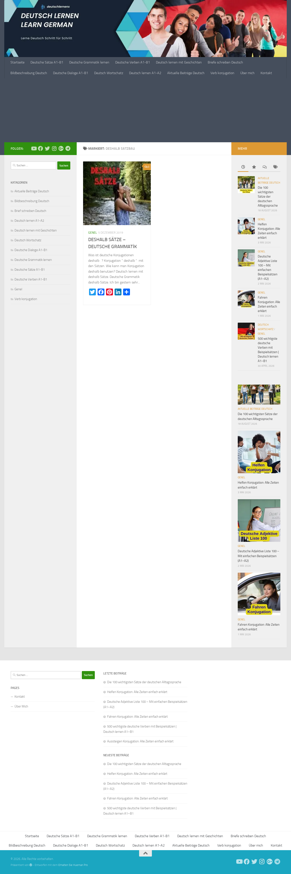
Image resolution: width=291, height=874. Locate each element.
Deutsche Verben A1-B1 (132, 62)
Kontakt (266, 73)
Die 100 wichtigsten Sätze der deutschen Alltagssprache (268, 196)
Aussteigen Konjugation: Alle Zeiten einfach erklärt (140, 741)
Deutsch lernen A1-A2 (145, 73)
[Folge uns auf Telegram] (67, 148)
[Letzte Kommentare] (264, 167)
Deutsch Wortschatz (108, 73)
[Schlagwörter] (275, 167)
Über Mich (21, 706)
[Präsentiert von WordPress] (30, 865)
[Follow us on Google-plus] (60, 148)
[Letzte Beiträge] (243, 167)
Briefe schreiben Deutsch (225, 62)
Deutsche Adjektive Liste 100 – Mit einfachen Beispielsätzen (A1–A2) (258, 556)
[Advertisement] (145, 110)
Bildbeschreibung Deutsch (28, 73)
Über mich (247, 73)
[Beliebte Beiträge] (253, 167)
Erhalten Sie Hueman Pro (73, 865)
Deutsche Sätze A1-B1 (46, 62)
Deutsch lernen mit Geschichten (179, 62)
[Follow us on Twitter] (47, 148)
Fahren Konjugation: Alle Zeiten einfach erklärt (137, 717)
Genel (92, 232)
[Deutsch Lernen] (33, 148)
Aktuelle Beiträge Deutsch (186, 73)
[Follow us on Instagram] (54, 148)
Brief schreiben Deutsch (30, 211)
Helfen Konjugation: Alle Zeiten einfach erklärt (137, 692)
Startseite (17, 62)
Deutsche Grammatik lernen (89, 62)
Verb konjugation (222, 73)
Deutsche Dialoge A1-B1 (70, 73)
